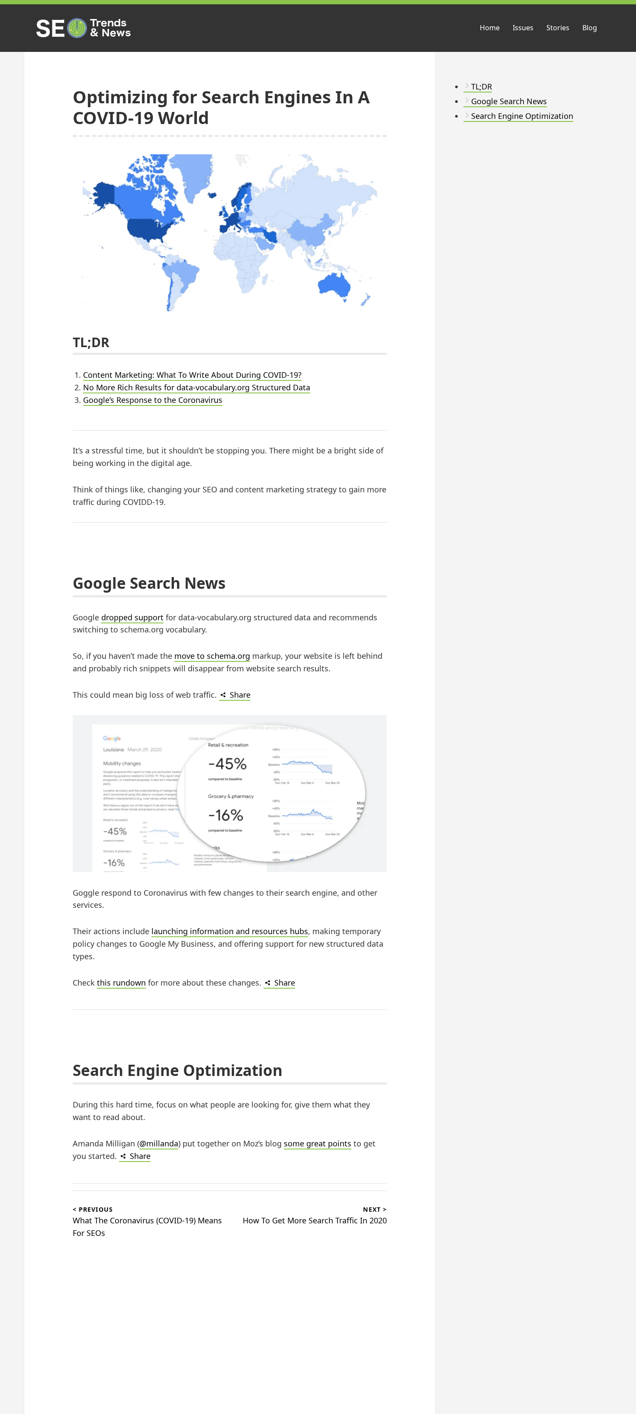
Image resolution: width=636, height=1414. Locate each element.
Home (490, 27)
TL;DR (481, 86)
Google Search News (509, 101)
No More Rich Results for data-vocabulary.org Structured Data (196, 387)
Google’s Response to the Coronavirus (152, 400)
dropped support (132, 617)
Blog (589, 27)
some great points (317, 1143)
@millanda (158, 1143)
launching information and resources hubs (229, 931)
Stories (557, 27)
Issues (523, 27)
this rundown (121, 982)
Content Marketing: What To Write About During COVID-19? (192, 375)
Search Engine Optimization (522, 116)
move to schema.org (212, 656)
